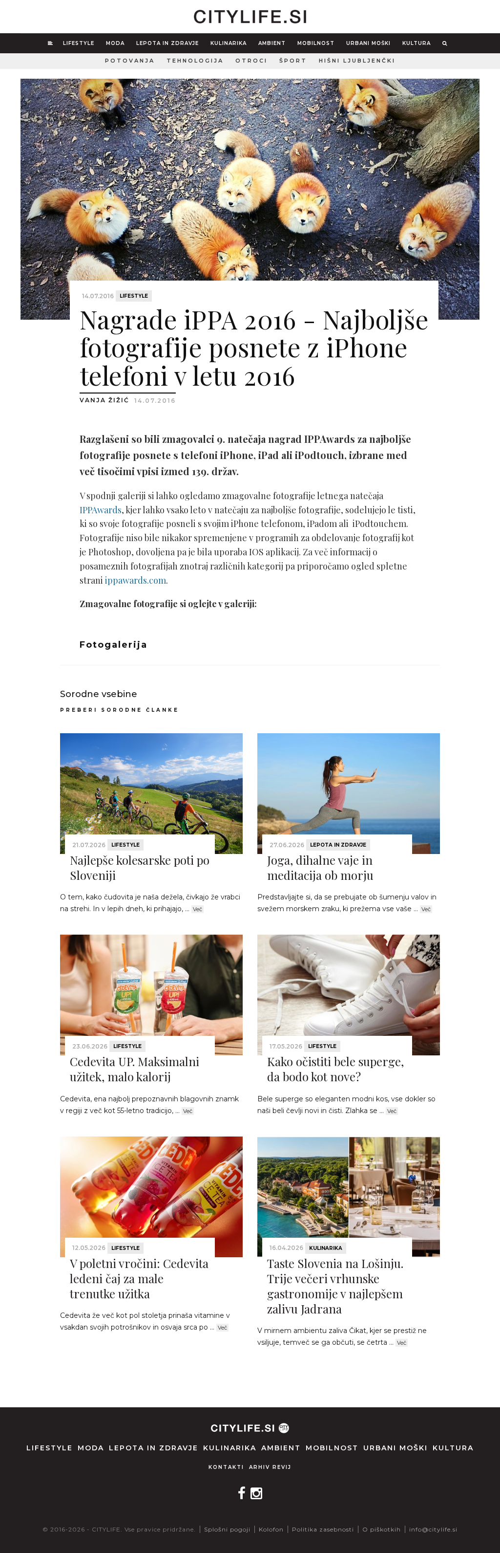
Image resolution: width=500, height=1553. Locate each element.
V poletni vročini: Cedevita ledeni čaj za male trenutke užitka (139, 1278)
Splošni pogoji (227, 1529)
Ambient (272, 43)
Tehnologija (195, 60)
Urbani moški (368, 43)
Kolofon (271, 1529)
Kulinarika (228, 43)
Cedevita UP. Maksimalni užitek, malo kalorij (134, 1068)
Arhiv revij (270, 1467)
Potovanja (130, 60)
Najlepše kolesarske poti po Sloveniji (139, 867)
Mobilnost (315, 43)
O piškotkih (381, 1529)
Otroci (251, 60)
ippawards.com (135, 580)
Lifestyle (78, 43)
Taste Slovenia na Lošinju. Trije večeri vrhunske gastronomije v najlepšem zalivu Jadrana (335, 1286)
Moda (115, 43)
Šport (293, 60)
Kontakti (226, 1467)
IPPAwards (101, 510)
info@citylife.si (433, 1529)
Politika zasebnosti (323, 1529)
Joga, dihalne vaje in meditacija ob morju (320, 867)
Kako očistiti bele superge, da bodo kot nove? (335, 1068)
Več (197, 909)
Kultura (416, 43)
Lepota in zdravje (167, 43)
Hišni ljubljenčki (357, 60)
